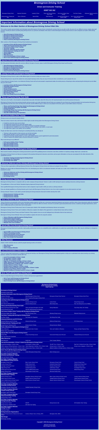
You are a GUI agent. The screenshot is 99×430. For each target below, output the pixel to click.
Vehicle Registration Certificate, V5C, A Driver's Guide (36, 346)
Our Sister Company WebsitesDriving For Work (9, 407)
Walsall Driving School (79, 369)
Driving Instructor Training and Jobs (8, 17)
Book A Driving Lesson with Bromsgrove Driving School (19, 280)
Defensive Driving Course (11, 175)
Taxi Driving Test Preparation (11, 159)
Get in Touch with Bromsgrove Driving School (77, 17)
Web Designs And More (6, 418)
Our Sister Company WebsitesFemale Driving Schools (9, 390)
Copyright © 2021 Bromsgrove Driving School (49, 422)
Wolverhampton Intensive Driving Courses (83, 380)
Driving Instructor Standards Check (8, 404)
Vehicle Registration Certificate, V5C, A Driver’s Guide (18, 263)
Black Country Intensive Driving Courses (58, 376)
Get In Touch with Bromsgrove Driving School (16, 57)
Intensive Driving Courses (11, 91)
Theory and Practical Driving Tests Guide (49, 14)
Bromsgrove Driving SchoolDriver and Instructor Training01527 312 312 (49, 286)
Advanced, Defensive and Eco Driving (91, 14)
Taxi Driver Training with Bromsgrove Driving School (15, 315)
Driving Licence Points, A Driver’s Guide (15, 268)
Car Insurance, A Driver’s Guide (12, 258)
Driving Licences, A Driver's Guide (57, 346)
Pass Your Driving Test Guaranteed (13, 237)
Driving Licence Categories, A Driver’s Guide (16, 266)
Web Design (4, 416)
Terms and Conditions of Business (57, 329)
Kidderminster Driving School (80, 364)
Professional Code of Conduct (31, 329)
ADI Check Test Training (30, 404)
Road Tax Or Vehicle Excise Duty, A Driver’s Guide (17, 261)
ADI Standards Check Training (80, 402)
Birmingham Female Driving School (32, 392)
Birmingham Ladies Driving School (8, 392)
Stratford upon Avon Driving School (8, 369)
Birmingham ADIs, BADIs (55, 413)
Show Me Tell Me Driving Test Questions (15, 112)
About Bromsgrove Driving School (13, 34)
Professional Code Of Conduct (12, 218)
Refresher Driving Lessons (11, 146)
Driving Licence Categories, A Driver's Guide (83, 346)
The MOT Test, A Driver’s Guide (12, 259)
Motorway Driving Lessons (11, 144)
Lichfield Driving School (30, 365)
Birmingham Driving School (6, 362)
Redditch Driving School (79, 365)
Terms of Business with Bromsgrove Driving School (18, 217)
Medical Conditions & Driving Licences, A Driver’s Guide (19, 270)
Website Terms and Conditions (12, 222)
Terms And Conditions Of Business (13, 220)
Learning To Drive (35, 13)
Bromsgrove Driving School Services (14, 35)
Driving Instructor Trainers (6, 402)
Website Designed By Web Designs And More (49, 425)
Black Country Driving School (31, 362)
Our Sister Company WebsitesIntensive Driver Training (9, 374)
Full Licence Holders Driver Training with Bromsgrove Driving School (20, 311)
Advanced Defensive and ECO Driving (11, 319)
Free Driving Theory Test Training (81, 307)
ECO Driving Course (78, 321)
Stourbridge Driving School (79, 367)
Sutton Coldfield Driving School (31, 369)
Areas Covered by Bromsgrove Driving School (16, 39)
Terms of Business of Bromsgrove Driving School (14, 327)
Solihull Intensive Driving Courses (81, 378)
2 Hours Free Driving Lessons (12, 233)
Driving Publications (9, 108)
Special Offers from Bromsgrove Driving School (17, 231)
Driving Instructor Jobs (54, 402)
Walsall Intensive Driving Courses (32, 380)
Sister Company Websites (11, 247)
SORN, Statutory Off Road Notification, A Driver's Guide (13, 346)
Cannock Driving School (79, 362)
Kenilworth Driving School (55, 364)
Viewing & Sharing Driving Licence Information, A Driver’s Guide (21, 267)
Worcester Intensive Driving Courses (8, 382)
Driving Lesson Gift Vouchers (12, 38)
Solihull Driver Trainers (54, 367)
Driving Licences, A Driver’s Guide (13, 265)
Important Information (21, 13)
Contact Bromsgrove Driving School (14, 279)
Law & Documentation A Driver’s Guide (14, 56)
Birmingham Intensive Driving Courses (33, 376)
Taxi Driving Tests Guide (10, 160)
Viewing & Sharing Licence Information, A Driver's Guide (13, 348)
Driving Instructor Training (11, 195)
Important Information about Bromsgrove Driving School (16, 294)
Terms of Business (22, 16)
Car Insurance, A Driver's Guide (32, 344)
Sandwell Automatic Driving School (32, 387)
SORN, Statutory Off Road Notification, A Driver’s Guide (19, 262)
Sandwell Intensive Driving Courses (57, 378)
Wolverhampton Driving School (31, 371)
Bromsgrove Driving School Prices (13, 37)
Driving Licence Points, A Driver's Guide (33, 348)
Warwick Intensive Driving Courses (57, 380)
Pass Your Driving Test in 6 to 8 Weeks (14, 94)
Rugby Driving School (5, 367)
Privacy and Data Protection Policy (13, 221)
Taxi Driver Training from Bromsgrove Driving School (18, 157)
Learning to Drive (4, 301)
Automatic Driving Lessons (11, 86)
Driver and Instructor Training (7, 357)
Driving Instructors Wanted (11, 196)
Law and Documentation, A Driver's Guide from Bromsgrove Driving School (21, 342)
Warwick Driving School (6, 371)
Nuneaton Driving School (55, 365)
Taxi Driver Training (77, 13)
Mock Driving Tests (9, 93)
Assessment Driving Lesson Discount (14, 234)
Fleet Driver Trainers (5, 409)
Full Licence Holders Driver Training (63, 14)
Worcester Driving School (55, 371)
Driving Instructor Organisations (10, 411)
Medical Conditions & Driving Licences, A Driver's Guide (61, 348)
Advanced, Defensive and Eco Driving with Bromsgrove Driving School (23, 172)
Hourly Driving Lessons (10, 89)
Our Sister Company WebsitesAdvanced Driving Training (9, 395)
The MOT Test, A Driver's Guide (56, 344)
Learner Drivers (8, 87)
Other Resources (49, 16)
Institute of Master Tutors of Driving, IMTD (34, 413)
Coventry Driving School (6, 364)
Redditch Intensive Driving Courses (32, 378)
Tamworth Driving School (55, 369)
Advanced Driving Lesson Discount (13, 235)
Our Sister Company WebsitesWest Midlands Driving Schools (9, 359)
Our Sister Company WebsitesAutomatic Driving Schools (9, 384)
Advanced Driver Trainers (6, 397)
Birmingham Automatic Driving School (9, 387)
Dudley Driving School (30, 364)
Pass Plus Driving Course (11, 143)
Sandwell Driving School (30, 367)
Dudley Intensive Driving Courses (8, 378)
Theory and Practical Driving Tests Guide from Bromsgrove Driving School (24, 106)
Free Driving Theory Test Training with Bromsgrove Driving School (22, 110)
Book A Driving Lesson (54, 351)
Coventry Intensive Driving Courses (81, 376)
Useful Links (7, 246)
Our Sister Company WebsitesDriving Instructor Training (9, 400)
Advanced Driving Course (11, 173)
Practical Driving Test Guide (11, 111)
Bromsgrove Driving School (8, 13)
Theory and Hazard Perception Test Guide (15, 107)
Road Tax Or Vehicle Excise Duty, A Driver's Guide (85, 344)
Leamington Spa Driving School (7, 365)
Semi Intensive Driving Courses (12, 90)
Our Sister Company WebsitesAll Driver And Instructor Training (10, 354)
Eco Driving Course (9, 176)
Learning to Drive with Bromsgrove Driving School (17, 44)
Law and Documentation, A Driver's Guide (63, 17)
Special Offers (36, 16)
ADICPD (27, 402)
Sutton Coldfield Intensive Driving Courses (10, 380)
